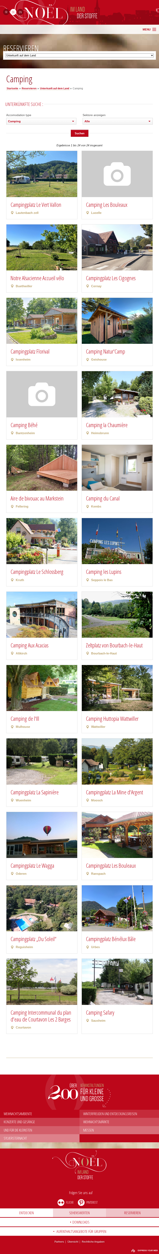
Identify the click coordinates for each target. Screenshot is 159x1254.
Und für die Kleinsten (18, 1130)
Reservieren (132, 1212)
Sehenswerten (79, 1212)
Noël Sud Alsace (112, 12)
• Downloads (79, 1222)
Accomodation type (18, 115)
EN (20, 12)
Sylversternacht (15, 1138)
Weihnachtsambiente (18, 1113)
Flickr (69, 1202)
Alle (87, 121)
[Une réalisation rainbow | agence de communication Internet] (144, 1250)
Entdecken (26, 1212)
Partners (59, 1241)
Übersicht (72, 1241)
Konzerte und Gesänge (19, 1121)
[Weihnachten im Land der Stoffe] (79, 1165)
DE (13, 12)
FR (6, 12)
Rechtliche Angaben (93, 1241)
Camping (14, 121)
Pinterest (92, 1202)
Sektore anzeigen (94, 115)
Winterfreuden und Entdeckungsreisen (110, 1113)
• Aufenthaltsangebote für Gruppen (79, 1231)
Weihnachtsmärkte (96, 1121)
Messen (88, 1130)
